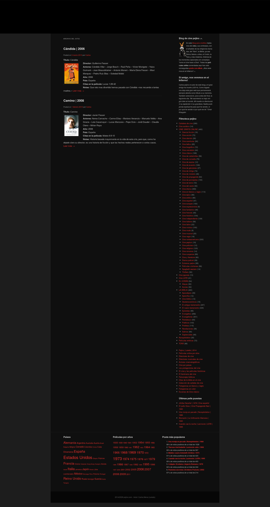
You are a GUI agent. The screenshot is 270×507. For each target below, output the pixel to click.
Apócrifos (186, 295)
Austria (96, 443)
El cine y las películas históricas (192, 371)
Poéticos (185, 322)
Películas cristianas (190, 266)
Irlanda (103, 464)
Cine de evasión (188, 165)
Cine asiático (184, 126)
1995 (146, 464)
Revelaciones (187, 328)
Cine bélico (186, 144)
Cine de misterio (188, 174)
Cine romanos (187, 251)
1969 (132, 452)
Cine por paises (185, 365)
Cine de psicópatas (190, 179)
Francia (68, 463)
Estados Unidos (77, 457)
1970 (140, 452)
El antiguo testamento (191, 304)
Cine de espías (188, 162)
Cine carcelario (188, 150)
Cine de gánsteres (189, 168)
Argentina (81, 442)
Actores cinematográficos (189, 362)
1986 (120, 464)
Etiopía (95, 458)
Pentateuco (186, 319)
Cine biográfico (188, 147)
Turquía (66, 483)
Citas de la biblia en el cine (190, 380)
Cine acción (187, 135)
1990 (131, 465)
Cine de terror (187, 182)
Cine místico (187, 227)
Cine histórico (187, 215)
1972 (146, 453)
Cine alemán (187, 138)
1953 (134, 442)
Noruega (86, 474)
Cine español (187, 200)
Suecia (98, 478)
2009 (123, 474)
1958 (115, 447)
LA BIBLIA (183, 290)
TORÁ (181, 343)
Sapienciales (187, 334)
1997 (114, 470)
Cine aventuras (188, 141)
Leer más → (78, 90)
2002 (127, 469)
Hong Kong (90, 464)
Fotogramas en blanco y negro (191, 385)
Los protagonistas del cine (189, 368)
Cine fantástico (188, 209)
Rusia (84, 478)
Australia (89, 443)
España (79, 451)
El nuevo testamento (190, 307)
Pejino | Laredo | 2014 (187, 350)
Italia (71, 468)
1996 (152, 464)
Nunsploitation (184, 337)
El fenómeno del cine (187, 374)
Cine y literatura (188, 257)
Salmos (185, 331)
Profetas (185, 325)
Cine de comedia (189, 159)
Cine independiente (190, 218)
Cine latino (186, 224)
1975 (133, 459)
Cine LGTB (183, 278)
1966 (116, 452)
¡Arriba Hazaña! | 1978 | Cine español (194, 403)
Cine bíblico (187, 298)
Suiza (104, 479)
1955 (147, 442)
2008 (116, 474)
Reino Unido (72, 478)
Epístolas (186, 310)
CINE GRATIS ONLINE (188, 129)
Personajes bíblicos (187, 377)
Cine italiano (187, 221)
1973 (117, 458)
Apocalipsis (187, 293)
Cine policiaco (188, 245)
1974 (125, 458)
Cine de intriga (188, 171)
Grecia (77, 464)
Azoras (185, 287)
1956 (153, 442)
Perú (91, 474)
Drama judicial (188, 260)
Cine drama (186, 188)
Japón (85, 469)
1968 (124, 452)
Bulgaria (66, 447)
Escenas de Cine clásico (189, 391)
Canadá (80, 446)
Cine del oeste (188, 185)
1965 (153, 447)
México (78, 473)
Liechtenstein (68, 474)
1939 (120, 442)
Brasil (102, 443)
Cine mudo (186, 230)
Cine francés (187, 212)
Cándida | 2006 (74, 48)
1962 (136, 447)
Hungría (97, 464)
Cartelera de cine (186, 123)
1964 (147, 447)
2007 (147, 469)
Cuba (99, 446)
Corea (95, 447)
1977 (146, 459)
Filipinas (101, 458)
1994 (140, 465)
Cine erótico (187, 197)
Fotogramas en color (187, 388)
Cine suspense (188, 254)
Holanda (83, 464)
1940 (125, 442)
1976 (140, 459)
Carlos (88, 55)
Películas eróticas (186, 340)
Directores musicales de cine (190, 359)
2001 (123, 469)
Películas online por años (189, 353)
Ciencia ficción (188, 132)
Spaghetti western (189, 269)
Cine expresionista (189, 206)
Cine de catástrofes (190, 156)
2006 (140, 469)
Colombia (88, 446)
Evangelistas (187, 316)
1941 (129, 442)
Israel (65, 469)
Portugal (102, 474)
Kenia (92, 469)
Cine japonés (184, 275)
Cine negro (186, 236)
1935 (115, 442)
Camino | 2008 (73, 100)
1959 (121, 447)
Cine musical (187, 233)
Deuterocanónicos (189, 301)
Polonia (96, 474)
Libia (96, 469)
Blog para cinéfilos (199, 43)
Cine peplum (187, 242)
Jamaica (78, 469)
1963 (141, 447)
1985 (114, 465)
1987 (126, 464)
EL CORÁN (183, 281)
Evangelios (186, 313)
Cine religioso (187, 248)
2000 (118, 470)
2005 (134, 469)
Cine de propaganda (190, 176)
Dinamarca (68, 451)
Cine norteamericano (190, 239)
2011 (128, 474)
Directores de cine (186, 356)
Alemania (69, 442)
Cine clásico (187, 153)
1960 (126, 447)
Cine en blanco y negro (191, 191)
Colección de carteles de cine (191, 383)
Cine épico (186, 194)
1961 (130, 447)
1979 (151, 459)
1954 (141, 442)
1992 (135, 464)
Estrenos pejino (188, 263)
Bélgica (72, 447)
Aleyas (185, 284)
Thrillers (185, 272)
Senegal (90, 479)
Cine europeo (187, 203)
